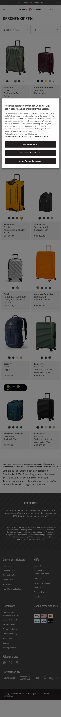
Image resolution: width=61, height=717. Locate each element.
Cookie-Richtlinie (41, 136)
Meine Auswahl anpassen (30, 161)
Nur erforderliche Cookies (30, 153)
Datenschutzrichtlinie (14, 136)
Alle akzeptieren (30, 144)
